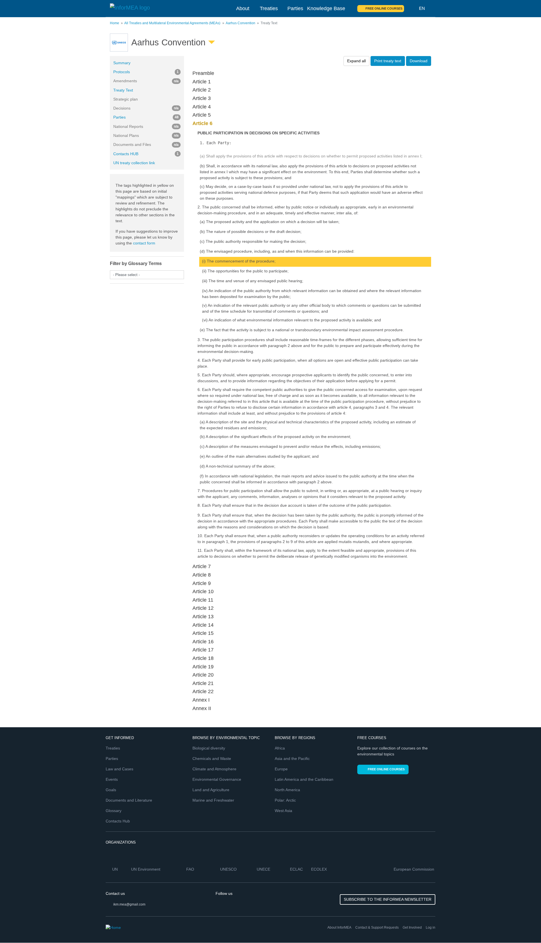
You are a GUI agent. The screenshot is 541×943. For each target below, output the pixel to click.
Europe (281, 769)
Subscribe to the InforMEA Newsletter (387, 899)
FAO (190, 869)
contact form (144, 243)
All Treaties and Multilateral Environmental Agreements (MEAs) (172, 23)
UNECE (264, 869)
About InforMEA (339, 927)
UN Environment (146, 869)
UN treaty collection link (134, 163)
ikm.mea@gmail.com (129, 904)
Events (112, 779)
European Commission (414, 869)
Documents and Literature (129, 800)
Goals (111, 790)
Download (418, 61)
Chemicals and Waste (211, 758)
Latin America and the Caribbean (304, 779)
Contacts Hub (118, 821)
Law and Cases (119, 769)
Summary (121, 63)
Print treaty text (387, 61)
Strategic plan (125, 99)
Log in (430, 927)
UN (115, 869)
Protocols (146, 72)
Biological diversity (208, 748)
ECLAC (297, 869)
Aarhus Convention (240, 23)
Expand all (356, 61)
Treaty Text (123, 90)
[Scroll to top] (525, 927)
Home (114, 23)
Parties (295, 8)
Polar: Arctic (285, 800)
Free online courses (383, 8)
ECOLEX (319, 869)
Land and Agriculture (210, 790)
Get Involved (412, 927)
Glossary (113, 810)
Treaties (269, 8)
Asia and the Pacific (292, 758)
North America (287, 790)
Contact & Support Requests (377, 927)
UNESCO (229, 869)
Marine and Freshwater (213, 800)
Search (411, 8)
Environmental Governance (216, 779)
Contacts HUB (146, 154)
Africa (280, 748)
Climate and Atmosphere (214, 769)
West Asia (283, 810)
